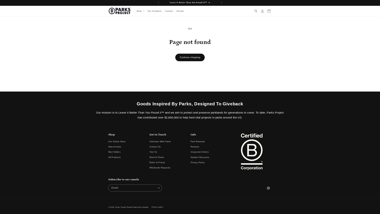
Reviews (195, 147)
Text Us (153, 152)
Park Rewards (198, 141)
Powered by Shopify (140, 207)
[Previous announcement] (158, 3)
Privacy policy (157, 207)
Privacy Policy (198, 162)
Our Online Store (117, 141)
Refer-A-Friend (157, 162)
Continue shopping (190, 57)
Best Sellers (114, 152)
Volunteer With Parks (160, 141)
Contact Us (155, 147)
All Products (114, 157)
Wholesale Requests (159, 168)
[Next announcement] (221, 3)
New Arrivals (114, 147)
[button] (140, 11)
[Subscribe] (158, 187)
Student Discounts (200, 157)
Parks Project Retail (123, 207)
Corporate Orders (200, 152)
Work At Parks (156, 157)
